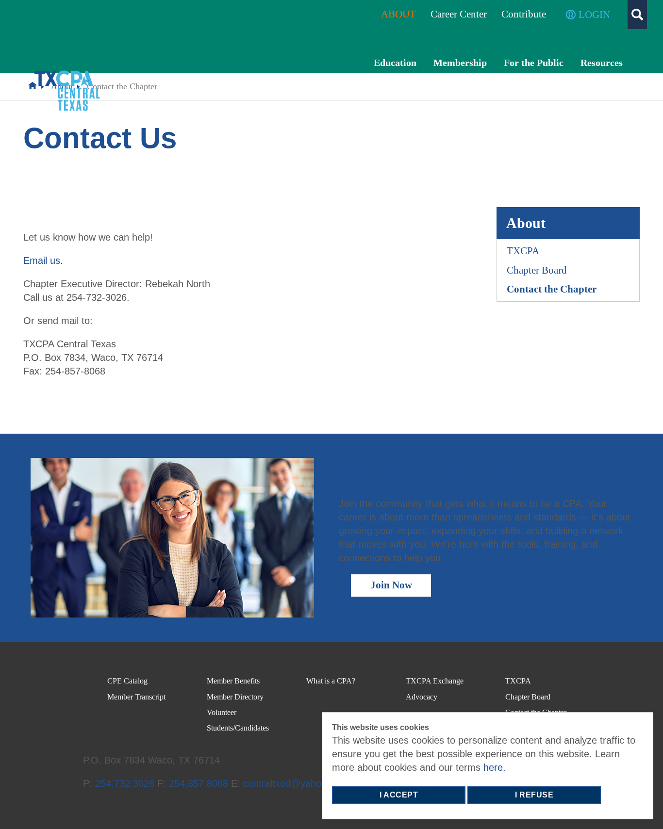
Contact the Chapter (552, 289)
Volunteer (221, 712)
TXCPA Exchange (435, 681)
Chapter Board (537, 270)
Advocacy (421, 697)
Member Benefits (233, 681)
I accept (399, 795)
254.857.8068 (198, 783)
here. (494, 767)
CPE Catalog (127, 681)
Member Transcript (136, 697)
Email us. (43, 260)
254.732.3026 (124, 783)
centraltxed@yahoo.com (295, 783)
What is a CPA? (330, 681)
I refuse (534, 795)
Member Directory (235, 697)
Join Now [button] (391, 585)
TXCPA (523, 251)
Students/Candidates (238, 728)
